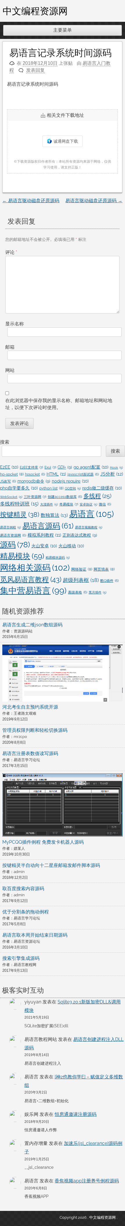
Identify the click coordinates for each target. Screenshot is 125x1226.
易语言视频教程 (88, 527)
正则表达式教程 (80, 535)
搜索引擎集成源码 (21, 958)
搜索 (4, 442)
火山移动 (71, 545)
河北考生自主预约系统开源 (30, 707)
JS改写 (8, 481)
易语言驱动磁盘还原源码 (30, 200)
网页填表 (104, 569)
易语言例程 (10, 527)
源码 (15, 544)
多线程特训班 (19, 504)
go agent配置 (91, 467)
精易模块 (22, 556)
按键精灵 (19, 514)
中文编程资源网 (35, 11)
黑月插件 (97, 592)
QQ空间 (73, 488)
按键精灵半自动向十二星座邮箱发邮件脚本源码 (51, 865)
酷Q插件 (109, 581)
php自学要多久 (19, 487)
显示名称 (14, 324)
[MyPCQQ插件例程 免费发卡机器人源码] (62, 806)
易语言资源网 (13, 535)
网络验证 (81, 569)
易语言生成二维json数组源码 (32, 625)
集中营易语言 (33, 591)
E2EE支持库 (31, 467)
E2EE (9, 467)
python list (51, 488)
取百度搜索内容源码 (23, 888)
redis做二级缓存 (102, 487)
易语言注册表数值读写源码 (30, 753)
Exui (50, 467)
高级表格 (77, 592)
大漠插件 (49, 504)
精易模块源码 (58, 557)
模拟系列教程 (44, 535)
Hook (116, 467)
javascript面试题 (83, 474)
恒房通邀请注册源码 (76, 1114)
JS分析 (111, 474)
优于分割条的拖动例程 (25, 912)
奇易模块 (68, 504)
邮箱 (10, 347)
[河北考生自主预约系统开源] (62, 674)
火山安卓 (44, 545)
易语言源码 (48, 525)
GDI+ (65, 467)
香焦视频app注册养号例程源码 (87, 1181)
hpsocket (35, 474)
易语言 (91, 514)
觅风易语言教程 (30, 579)
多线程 (97, 495)
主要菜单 (62, 30)
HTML (56, 474)
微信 (105, 504)
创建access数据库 (65, 497)
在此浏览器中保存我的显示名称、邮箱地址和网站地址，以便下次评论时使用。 (58, 404)
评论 (11, 252)
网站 (10, 370)
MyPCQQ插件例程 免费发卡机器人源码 (43, 842)
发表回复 (35, 70)
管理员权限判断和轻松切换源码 (34, 730)
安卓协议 (88, 504)
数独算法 (54, 515)
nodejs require (70, 480)
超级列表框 (81, 580)
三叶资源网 (35, 496)
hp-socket (12, 474)
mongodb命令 (33, 481)
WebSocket (11, 497)
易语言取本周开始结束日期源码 (34, 935)
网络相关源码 (35, 568)
